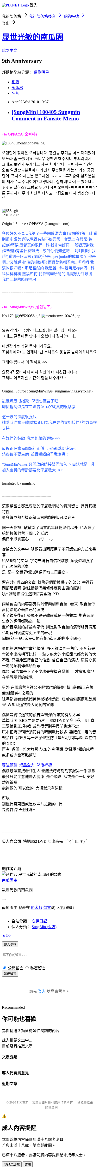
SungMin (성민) (44, 927)
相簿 (15, 82)
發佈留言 (10, 974)
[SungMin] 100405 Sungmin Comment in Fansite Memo (46, 115)
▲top (6, 935)
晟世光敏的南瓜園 (32, 37)
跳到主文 (9, 50)
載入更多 (10, 944)
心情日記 (39, 921)
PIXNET (22, 1102)
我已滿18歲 (12, 1164)
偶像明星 (41, 72)
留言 (47, 908)
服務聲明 (51, 1107)
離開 (28, 1164)
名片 (15, 93)
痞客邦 (36, 908)
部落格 (17, 88)
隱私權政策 (85, 1102)
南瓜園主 (9, 880)
